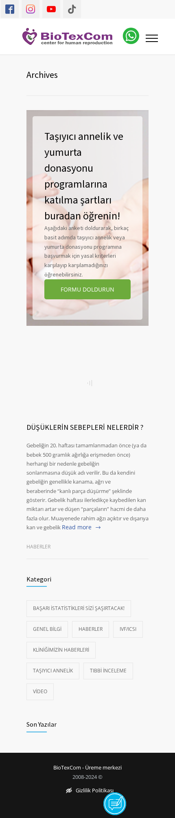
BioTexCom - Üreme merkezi (87, 767)
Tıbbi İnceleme (108, 670)
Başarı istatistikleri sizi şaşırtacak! (79, 608)
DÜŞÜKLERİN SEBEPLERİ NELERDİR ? (84, 427)
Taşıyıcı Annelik (53, 670)
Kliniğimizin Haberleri (61, 649)
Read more (77, 527)
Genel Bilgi (47, 629)
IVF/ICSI (128, 629)
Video (40, 691)
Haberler (38, 546)
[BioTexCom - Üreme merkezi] (72, 36)
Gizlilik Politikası (95, 791)
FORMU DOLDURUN (87, 289)
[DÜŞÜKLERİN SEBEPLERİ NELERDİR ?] (87, 382)
